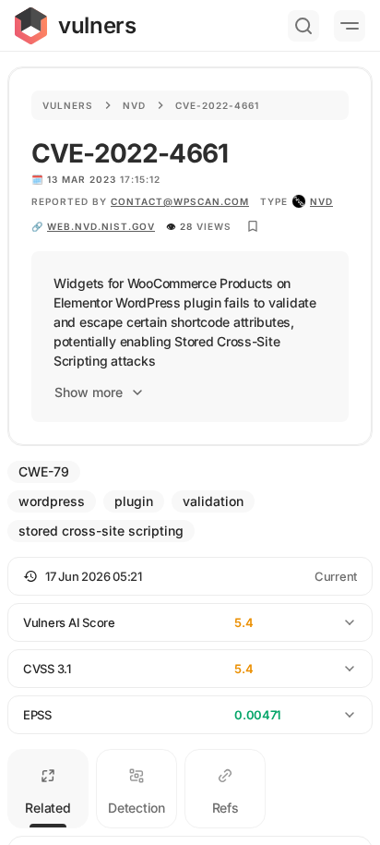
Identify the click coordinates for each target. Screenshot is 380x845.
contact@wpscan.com (180, 201)
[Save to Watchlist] (253, 226)
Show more (88, 392)
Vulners (67, 105)
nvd (321, 201)
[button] (190, 576)
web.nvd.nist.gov (101, 226)
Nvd (134, 105)
